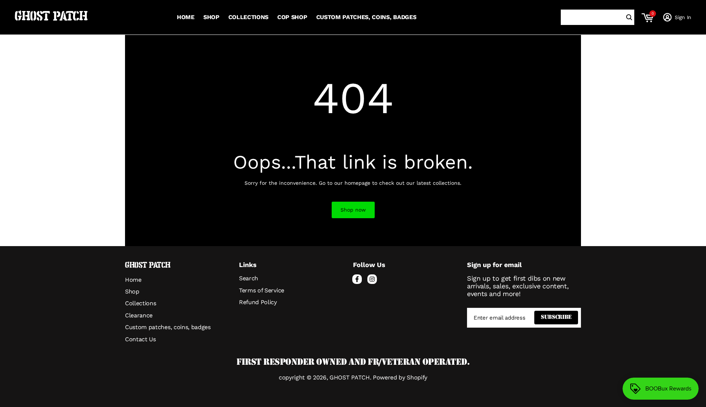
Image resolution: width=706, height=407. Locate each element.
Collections (140, 303)
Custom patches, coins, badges (168, 327)
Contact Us (140, 339)
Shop (132, 291)
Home (133, 279)
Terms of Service (261, 290)
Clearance (139, 315)
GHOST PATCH (51, 17)
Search (248, 278)
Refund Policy (258, 302)
